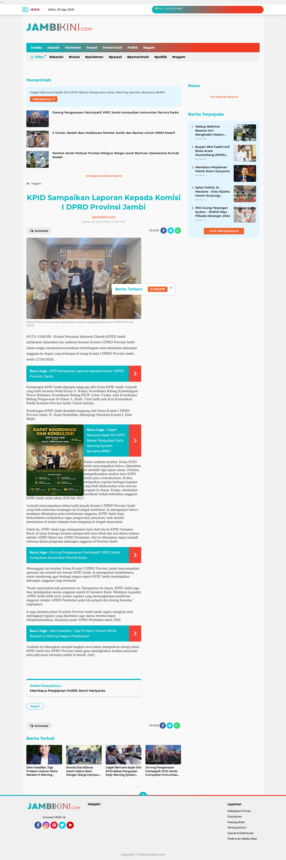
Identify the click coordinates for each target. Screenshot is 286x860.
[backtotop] (143, 796)
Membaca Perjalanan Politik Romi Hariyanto (67, 690)
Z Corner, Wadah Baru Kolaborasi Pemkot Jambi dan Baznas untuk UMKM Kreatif (113, 132)
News (75, 57)
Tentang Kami (236, 827)
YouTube (73, 831)
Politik (133, 48)
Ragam (149, 48)
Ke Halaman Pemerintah (103, 176)
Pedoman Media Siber (242, 838)
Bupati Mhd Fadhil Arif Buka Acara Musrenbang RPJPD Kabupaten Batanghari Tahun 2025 (212, 151)
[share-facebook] (163, 230)
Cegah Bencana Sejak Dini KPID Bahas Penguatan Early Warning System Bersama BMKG (106, 440)
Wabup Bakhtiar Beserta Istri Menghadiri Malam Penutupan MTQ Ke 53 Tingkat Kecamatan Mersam (212, 131)
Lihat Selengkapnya (223, 231)
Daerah (53, 48)
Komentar (41, 231)
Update (159, 289)
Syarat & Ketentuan (240, 833)
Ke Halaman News (223, 97)
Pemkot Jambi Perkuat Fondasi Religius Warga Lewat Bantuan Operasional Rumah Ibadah (115, 155)
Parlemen (73, 48)
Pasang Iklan (236, 822)
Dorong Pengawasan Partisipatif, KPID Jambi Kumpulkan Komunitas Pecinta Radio (115, 112)
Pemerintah (112, 48)
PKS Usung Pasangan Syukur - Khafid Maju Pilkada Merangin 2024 (212, 212)
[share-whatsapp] (178, 230)
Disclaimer (234, 816)
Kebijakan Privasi (239, 811)
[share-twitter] (171, 230)
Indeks (36, 48)
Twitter (64, 831)
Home (35, 10)
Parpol (91, 48)
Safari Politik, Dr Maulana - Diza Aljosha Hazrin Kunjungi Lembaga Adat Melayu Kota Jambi (212, 192)
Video (39, 57)
